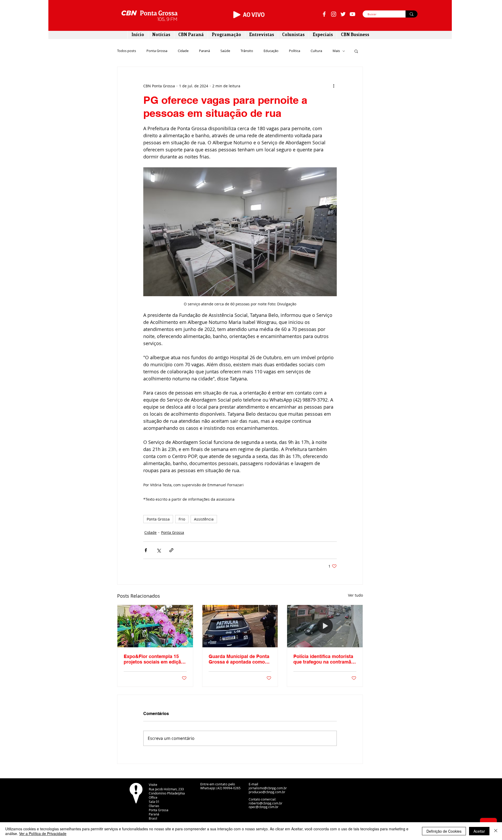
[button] (356, 51)
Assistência (204, 519)
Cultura (316, 51)
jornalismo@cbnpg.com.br (268, 788)
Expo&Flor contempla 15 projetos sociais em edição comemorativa (154, 659)
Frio (182, 519)
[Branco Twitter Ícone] (343, 14)
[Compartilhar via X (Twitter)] (158, 550)
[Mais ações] (333, 86)
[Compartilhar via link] (171, 550)
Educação (271, 51)
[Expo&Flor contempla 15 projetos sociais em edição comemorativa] (155, 626)
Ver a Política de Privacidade (42, 833)
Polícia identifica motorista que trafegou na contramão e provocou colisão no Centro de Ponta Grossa (323, 659)
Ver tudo (355, 595)
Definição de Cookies (443, 831)
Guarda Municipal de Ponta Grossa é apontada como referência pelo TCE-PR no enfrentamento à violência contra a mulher (239, 659)
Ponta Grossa (156, 51)
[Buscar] (412, 14)
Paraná (204, 51)
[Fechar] (496, 831)
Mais (336, 51)
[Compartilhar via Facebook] (145, 550)
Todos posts (126, 51)
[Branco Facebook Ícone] (324, 14)
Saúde (225, 51)
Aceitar (479, 831)
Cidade (183, 51)
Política (294, 51)
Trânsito (247, 51)
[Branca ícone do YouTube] (352, 14)
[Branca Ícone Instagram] (333, 14)
